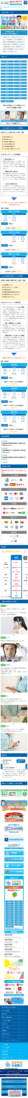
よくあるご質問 (6, 1020)
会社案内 (4, 1030)
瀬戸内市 (7, 76)
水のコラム (5, 1024)
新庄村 (20, 89)
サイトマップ (5, 1037)
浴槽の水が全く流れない (11, 171)
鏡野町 (7, 92)
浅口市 (7, 82)
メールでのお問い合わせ (15, 4)
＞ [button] (26, 766)
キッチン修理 (5, 1047)
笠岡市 (7, 67)
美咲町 (20, 98)
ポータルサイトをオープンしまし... (13, 937)
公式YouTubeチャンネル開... (12, 942)
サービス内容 (22, 7)
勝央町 (20, 92)
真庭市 (7, 79)
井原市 (20, 67)
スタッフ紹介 (5, 1027)
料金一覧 (4, 1014)
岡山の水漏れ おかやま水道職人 (9, 1007)
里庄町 (20, 86)
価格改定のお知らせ (10, 946)
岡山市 (7, 61)
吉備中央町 (7, 101)
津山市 (7, 64)
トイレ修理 (5, 1044)
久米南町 (7, 98)
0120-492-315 (12, 1069)
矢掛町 (7, 89)
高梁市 (20, 70)
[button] (11, 779)
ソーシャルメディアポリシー (10, 1040)
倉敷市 (20, 61)
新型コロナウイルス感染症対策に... (13, 956)
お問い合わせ (5, 1034)
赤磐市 (20, 76)
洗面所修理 (5, 1054)
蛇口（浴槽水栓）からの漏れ (13, 323)
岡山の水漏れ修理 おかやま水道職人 (9, 7)
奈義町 (7, 95)
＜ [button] (1, 766)
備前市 (20, 73)
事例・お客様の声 (7, 1017)
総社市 (7, 70)
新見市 (7, 73)
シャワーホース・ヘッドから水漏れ (15, 307)
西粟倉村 (20, 95)
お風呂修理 (5, 1051)
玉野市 (20, 64)
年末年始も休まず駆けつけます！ (13, 951)
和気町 (20, 82)
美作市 (20, 79)
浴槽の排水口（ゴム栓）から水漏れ (15, 335)
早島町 (7, 86)
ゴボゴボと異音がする (11, 184)
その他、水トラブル (7, 1057)
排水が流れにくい (10, 159)
